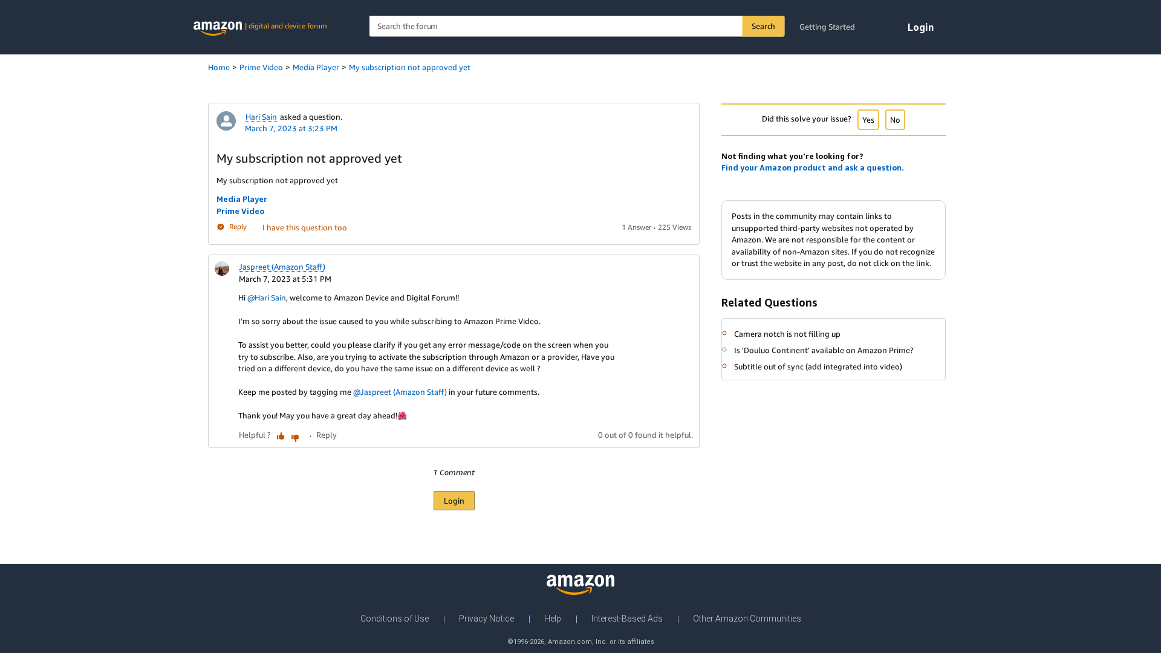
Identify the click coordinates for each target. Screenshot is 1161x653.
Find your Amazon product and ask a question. (812, 167)
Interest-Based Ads (627, 618)
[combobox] (577, 26)
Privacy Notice (486, 618)
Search (763, 26)
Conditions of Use (394, 618)
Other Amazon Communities (747, 618)
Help (552, 618)
